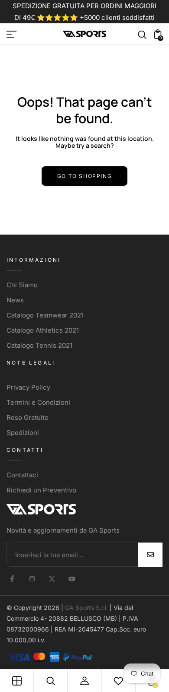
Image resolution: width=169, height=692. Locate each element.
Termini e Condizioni (38, 402)
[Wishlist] (118, 681)
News (15, 300)
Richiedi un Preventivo (41, 490)
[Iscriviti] (150, 555)
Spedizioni (22, 433)
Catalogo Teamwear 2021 (45, 315)
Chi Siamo (22, 285)
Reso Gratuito (27, 417)
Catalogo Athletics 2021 (42, 330)
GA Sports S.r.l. (86, 607)
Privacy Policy (28, 387)
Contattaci (22, 475)
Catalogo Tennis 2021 (39, 345)
